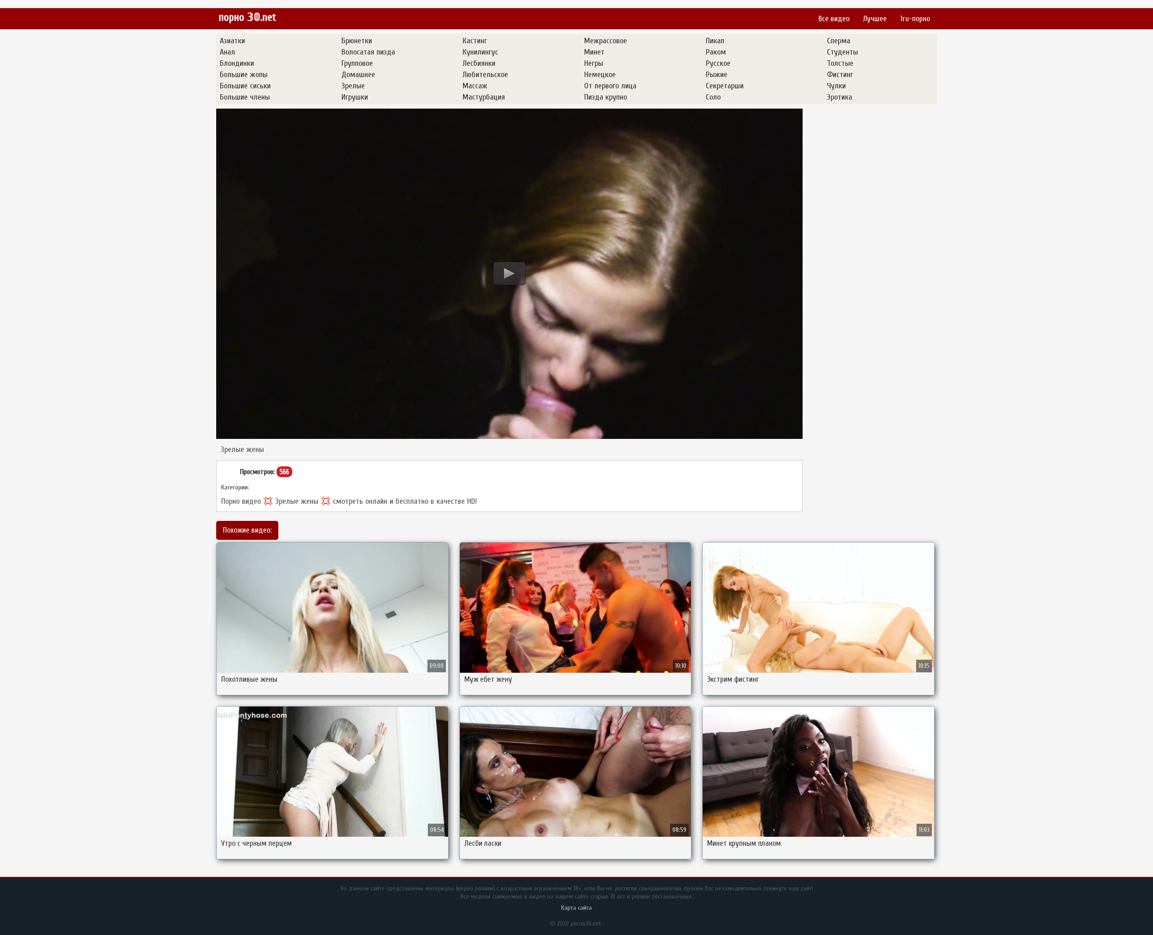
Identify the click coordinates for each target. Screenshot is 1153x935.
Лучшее (875, 18)
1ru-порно (915, 18)
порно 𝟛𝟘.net (247, 17)
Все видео (833, 18)
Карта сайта (576, 908)
